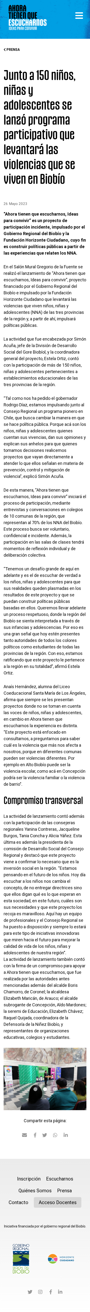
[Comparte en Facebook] (35, 1136)
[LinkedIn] (60, 1293)
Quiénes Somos (35, 1190)
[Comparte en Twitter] (44, 1136)
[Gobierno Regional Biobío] (21, 1258)
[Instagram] (40, 1293)
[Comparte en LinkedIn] (66, 1136)
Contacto (18, 1202)
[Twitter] (30, 1293)
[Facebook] (50, 1293)
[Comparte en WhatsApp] (55, 1136)
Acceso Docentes (58, 1202)
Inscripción (29, 1179)
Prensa (13, 50)
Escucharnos (59, 1179)
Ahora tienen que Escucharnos (27, 19)
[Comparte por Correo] (24, 1136)
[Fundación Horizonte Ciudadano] (61, 1258)
